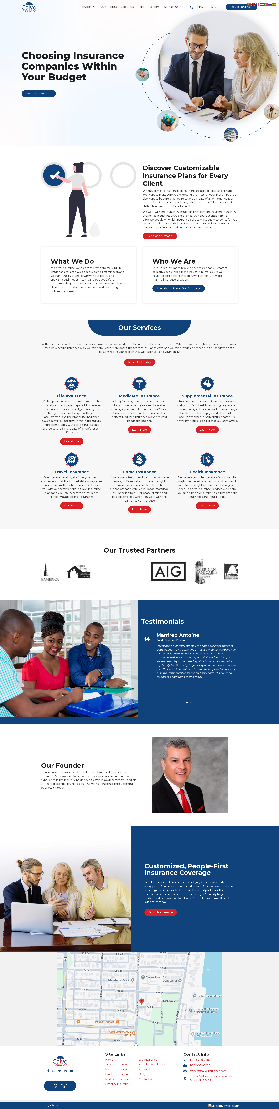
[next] (230, 575)
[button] (94, 7)
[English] (253, 4)
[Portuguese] (266, 4)
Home (109, 1059)
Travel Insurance (116, 1064)
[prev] (49, 575)
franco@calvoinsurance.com (208, 1071)
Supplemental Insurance (155, 1064)
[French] (258, 4)
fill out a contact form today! (194, 227)
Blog (142, 1074)
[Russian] (270, 4)
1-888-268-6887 (206, 7)
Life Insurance (148, 1059)
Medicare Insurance (118, 1079)
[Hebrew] (262, 4)
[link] (88, 7)
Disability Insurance (117, 1084)
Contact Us (146, 1079)
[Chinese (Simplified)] (249, 4)
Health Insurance (116, 1074)
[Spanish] (274, 4)
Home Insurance (116, 1069)
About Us (145, 1069)
